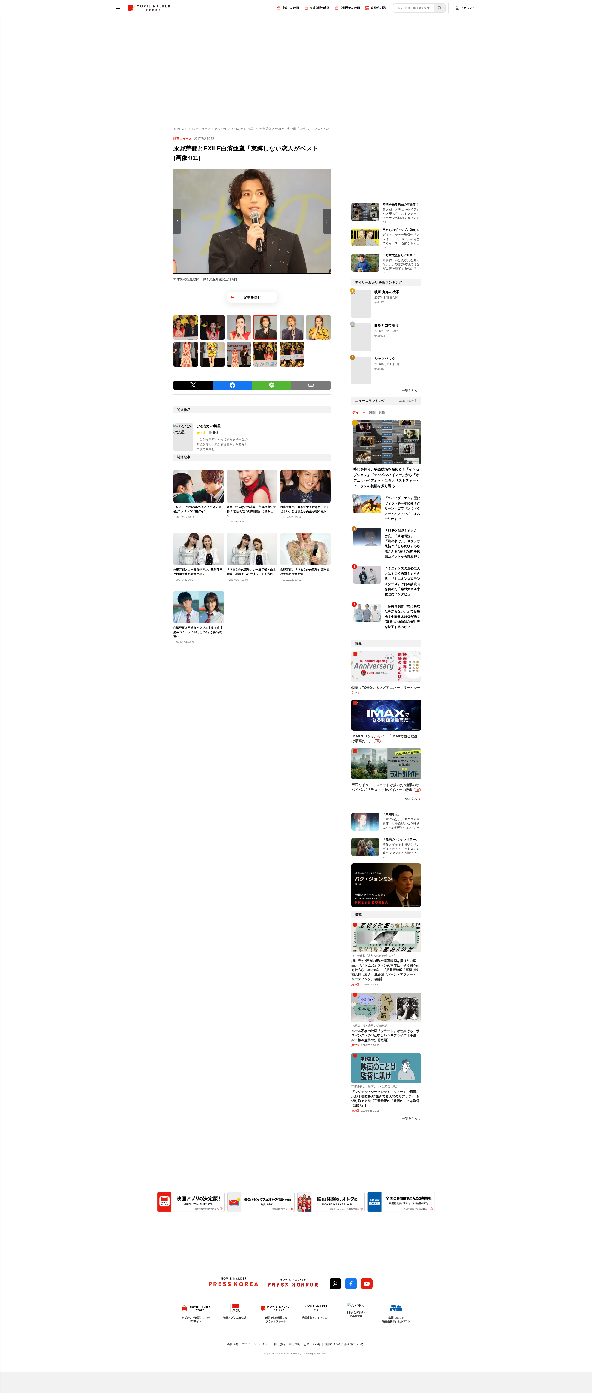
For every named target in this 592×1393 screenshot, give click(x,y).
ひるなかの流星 (209, 426)
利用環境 (294, 1344)
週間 (372, 412)
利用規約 (279, 1344)
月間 (382, 412)
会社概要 (232, 1344)
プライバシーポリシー (256, 1344)
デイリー (359, 412)
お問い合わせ (312, 1344)
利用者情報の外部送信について (343, 1344)
